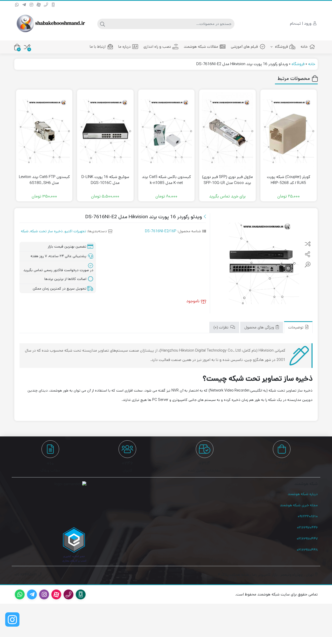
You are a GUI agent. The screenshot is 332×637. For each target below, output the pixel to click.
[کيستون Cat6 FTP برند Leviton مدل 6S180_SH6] (44, 131)
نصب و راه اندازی (157, 46)
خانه (304, 46)
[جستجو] (102, 24)
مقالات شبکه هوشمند (201, 46)
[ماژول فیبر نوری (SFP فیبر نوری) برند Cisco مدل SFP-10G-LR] (227, 131)
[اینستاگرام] (12, 619)
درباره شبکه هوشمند (303, 494)
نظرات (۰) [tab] (221, 328)
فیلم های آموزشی (244, 46)
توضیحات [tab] (296, 328)
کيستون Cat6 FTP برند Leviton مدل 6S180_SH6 (44, 180)
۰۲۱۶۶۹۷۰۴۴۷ (307, 538)
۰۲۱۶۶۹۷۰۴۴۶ (307, 527)
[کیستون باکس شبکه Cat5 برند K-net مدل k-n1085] (166, 131)
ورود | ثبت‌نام (301, 23)
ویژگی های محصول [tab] (259, 328)
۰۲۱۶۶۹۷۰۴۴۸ (307, 549)
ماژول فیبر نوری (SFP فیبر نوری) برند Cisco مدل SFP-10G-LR (227, 180)
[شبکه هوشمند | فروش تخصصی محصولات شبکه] (50, 24)
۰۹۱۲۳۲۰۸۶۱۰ (308, 516)
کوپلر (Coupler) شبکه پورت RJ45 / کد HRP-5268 (288, 180)
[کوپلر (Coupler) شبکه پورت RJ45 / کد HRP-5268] (288, 131)
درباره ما (124, 46)
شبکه (25, 231)
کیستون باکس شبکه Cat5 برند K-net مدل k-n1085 (166, 180)
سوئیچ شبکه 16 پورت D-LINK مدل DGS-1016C (105, 180)
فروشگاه (281, 46)
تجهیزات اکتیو (75, 231)
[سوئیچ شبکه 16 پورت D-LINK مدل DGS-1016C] (105, 131)
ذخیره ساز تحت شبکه (46, 231)
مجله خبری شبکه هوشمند (299, 505)
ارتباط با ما (98, 46)
